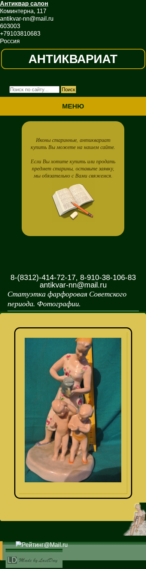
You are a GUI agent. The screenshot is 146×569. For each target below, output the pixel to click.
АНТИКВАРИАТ (73, 59)
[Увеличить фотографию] (76, 342)
